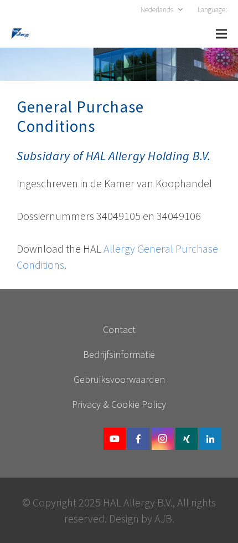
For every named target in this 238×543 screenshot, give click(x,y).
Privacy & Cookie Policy (119, 404)
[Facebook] (138, 439)
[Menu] (221, 34)
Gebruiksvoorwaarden (119, 379)
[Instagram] (163, 439)
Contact (119, 329)
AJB (163, 518)
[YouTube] (115, 439)
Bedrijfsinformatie (119, 354)
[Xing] (186, 439)
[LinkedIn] (210, 439)
